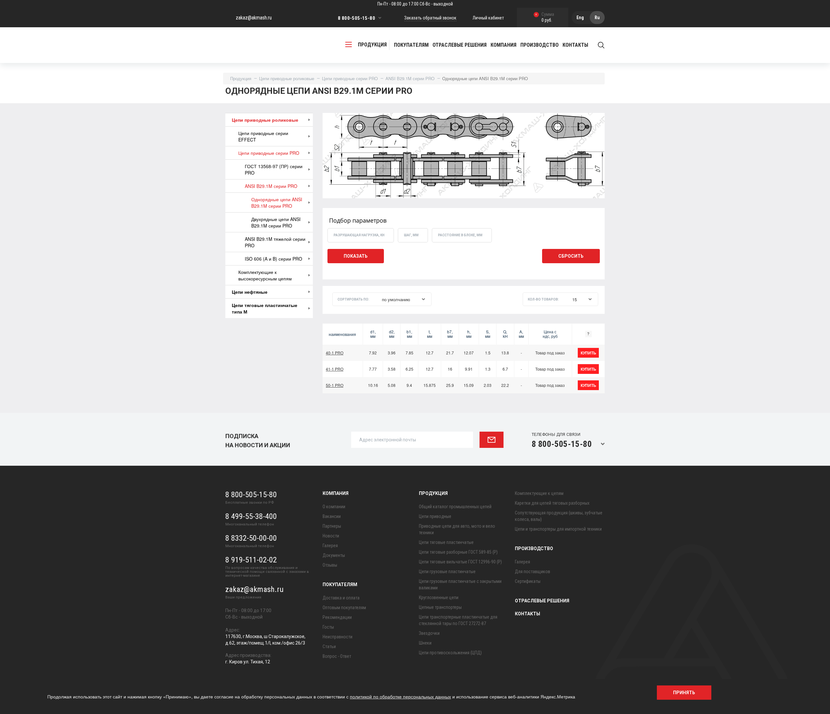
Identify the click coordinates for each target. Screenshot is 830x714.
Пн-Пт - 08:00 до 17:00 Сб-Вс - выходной (415, 3)
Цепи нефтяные (249, 292)
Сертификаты (527, 581)
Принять (684, 692)
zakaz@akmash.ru (254, 18)
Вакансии (332, 516)
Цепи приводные (435, 516)
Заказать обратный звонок (430, 17)
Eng (580, 17)
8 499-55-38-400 (251, 516)
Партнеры (332, 526)
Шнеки (425, 643)
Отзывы (330, 565)
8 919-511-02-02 (251, 559)
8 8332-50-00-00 (251, 538)
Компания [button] (503, 45)
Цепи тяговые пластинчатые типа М (264, 308)
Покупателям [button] (411, 45)
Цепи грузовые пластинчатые (447, 571)
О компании (334, 506)
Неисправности (337, 636)
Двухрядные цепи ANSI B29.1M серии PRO (276, 222)
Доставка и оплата (341, 597)
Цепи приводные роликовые (286, 78)
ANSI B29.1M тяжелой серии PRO (275, 242)
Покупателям (340, 584)
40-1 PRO (334, 352)
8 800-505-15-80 (356, 18)
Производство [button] (539, 45)
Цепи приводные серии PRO (350, 78)
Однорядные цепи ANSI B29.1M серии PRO (276, 202)
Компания (336, 493)
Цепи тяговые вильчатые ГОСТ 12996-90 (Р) (460, 561)
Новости (331, 535)
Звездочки (429, 633)
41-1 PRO (334, 369)
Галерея (330, 545)
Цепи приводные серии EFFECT (263, 136)
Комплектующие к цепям (539, 493)
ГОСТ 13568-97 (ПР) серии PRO (273, 169)
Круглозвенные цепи (438, 597)
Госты (328, 627)
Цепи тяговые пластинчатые (446, 542)
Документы (334, 555)
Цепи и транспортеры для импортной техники (558, 529)
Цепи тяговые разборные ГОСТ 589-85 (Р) (458, 552)
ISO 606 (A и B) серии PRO (273, 258)
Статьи (329, 646)
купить (588, 353)
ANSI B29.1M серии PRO (409, 78)
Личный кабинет (488, 17)
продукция (372, 45)
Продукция (240, 78)
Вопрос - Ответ (337, 656)
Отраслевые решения (460, 45)
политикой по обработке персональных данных (400, 696)
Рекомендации (337, 617)
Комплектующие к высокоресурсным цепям (265, 275)
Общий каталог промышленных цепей (455, 506)
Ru (597, 17)
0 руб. (545, 18)
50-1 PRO (334, 385)
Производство (534, 548)
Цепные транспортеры (440, 607)
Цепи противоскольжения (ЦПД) (450, 652)
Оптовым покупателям (344, 607)
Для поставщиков (532, 571)
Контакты (575, 45)
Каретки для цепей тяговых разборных (552, 503)
